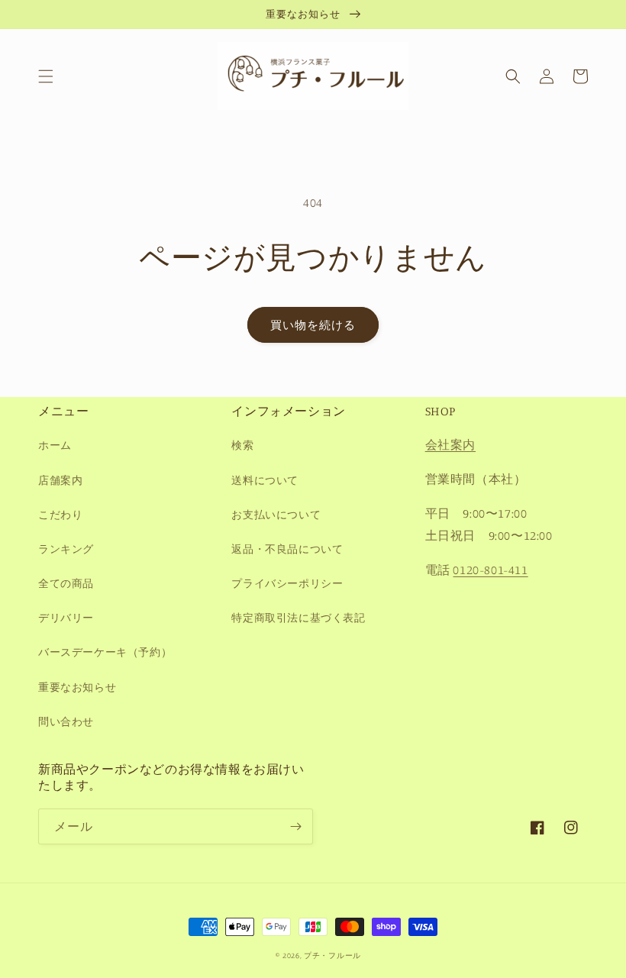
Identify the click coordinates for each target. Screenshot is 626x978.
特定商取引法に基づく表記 (298, 617)
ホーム (55, 444)
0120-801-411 (490, 569)
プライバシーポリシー (287, 582)
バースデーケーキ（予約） (105, 651)
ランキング (66, 548)
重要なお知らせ (77, 686)
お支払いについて (276, 514)
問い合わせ (66, 721)
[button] (46, 76)
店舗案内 (60, 479)
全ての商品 (66, 582)
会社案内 (450, 444)
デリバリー (66, 617)
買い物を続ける (313, 325)
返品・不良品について (287, 548)
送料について (264, 479)
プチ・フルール (332, 955)
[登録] (295, 826)
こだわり (60, 514)
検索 (242, 444)
